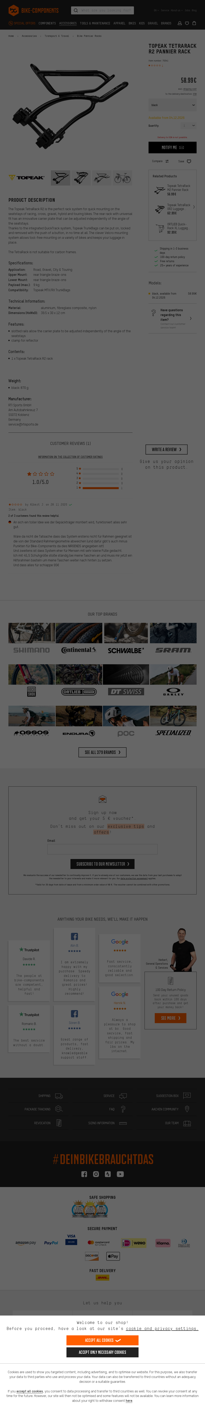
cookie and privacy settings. (162, 1328)
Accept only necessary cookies (102, 1352)
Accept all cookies (99, 1340)
